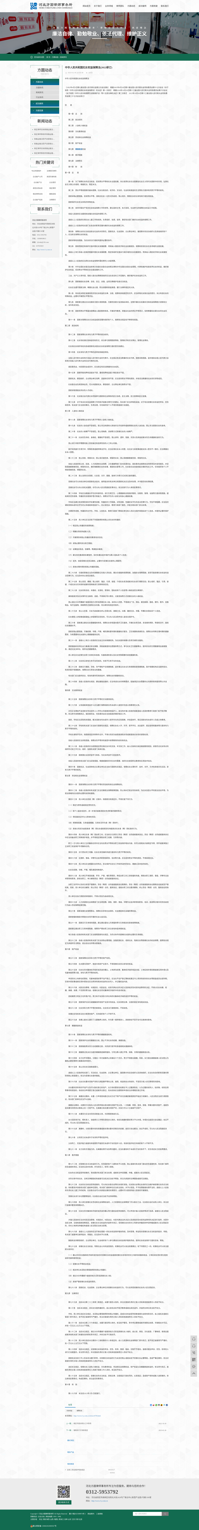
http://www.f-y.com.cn (44, 250)
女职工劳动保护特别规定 (76, 1470)
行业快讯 (39, 97)
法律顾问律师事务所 (53, 171)
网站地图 (49, 1516)
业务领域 (109, 6)
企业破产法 (38, 182)
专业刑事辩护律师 (37, 171)
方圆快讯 (39, 88)
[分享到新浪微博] (154, 1405)
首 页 (48, 57)
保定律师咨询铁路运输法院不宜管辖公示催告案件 (46, 129)
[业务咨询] (193, 1339)
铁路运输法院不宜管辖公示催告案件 (46, 139)
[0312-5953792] (193, 1352)
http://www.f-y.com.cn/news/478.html (87, 1416)
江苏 (73, 1519)
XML (59, 1516)
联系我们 (165, 6)
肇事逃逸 (52, 194)
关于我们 (98, 6)
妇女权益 (69, 1411)
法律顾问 (52, 200)
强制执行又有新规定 (80, 1430)
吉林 (65, 1519)
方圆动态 (131, 6)
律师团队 (120, 6)
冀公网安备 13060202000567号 (44, 1526)
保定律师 (52, 188)
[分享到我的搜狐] (162, 1405)
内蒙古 (56, 1519)
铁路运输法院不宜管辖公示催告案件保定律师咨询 (46, 144)
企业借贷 (52, 182)
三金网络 (99, 1514)
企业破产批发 (37, 200)
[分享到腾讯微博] (164, 1405)
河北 (40, 1519)
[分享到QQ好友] (159, 1405)
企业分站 (41, 1516)
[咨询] (193, 1345)
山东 (69, 1519)
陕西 (48, 1519)
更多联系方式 (63, 1502)
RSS (55, 1516)
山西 (51, 1519)
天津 (77, 1519)
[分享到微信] (156, 1405)
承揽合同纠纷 (37, 188)
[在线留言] (193, 1366)
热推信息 (33, 1516)
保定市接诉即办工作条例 (82, 1423)
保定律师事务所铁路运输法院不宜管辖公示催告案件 (46, 134)
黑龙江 (61, 1519)
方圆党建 (154, 6)
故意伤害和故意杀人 (53, 177)
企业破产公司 (37, 177)
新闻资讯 (63, 57)
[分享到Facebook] (167, 1405)
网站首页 (87, 6)
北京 (80, 1519)
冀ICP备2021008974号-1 (77, 1514)
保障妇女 (79, 1411)
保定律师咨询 (37, 194)
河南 (44, 1519)
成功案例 (142, 6)
